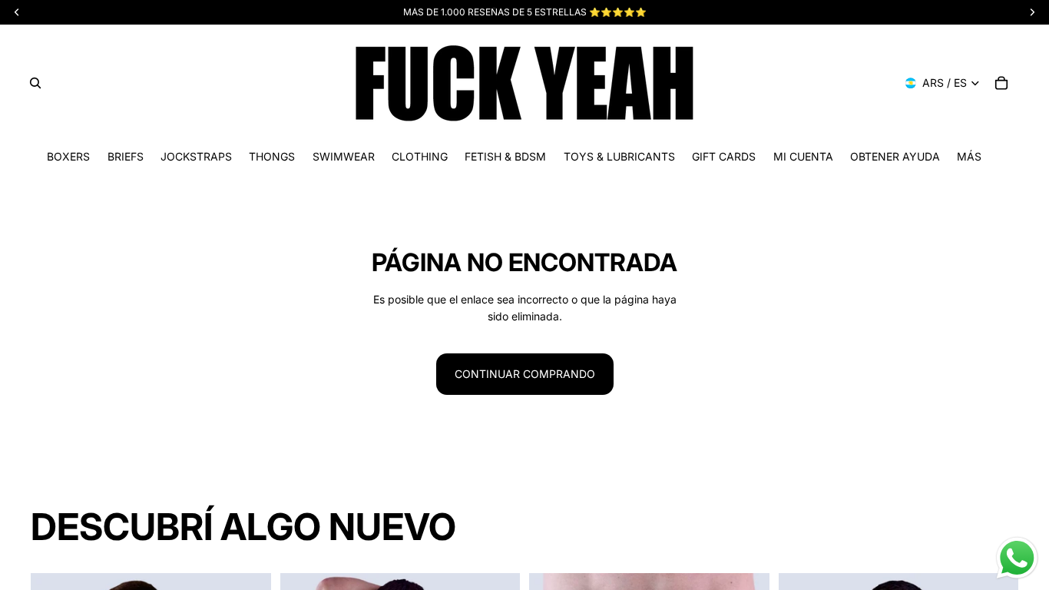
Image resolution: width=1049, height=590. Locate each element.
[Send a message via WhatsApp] (1017, 558)
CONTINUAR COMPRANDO (525, 373)
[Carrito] (1001, 83)
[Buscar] (35, 83)
